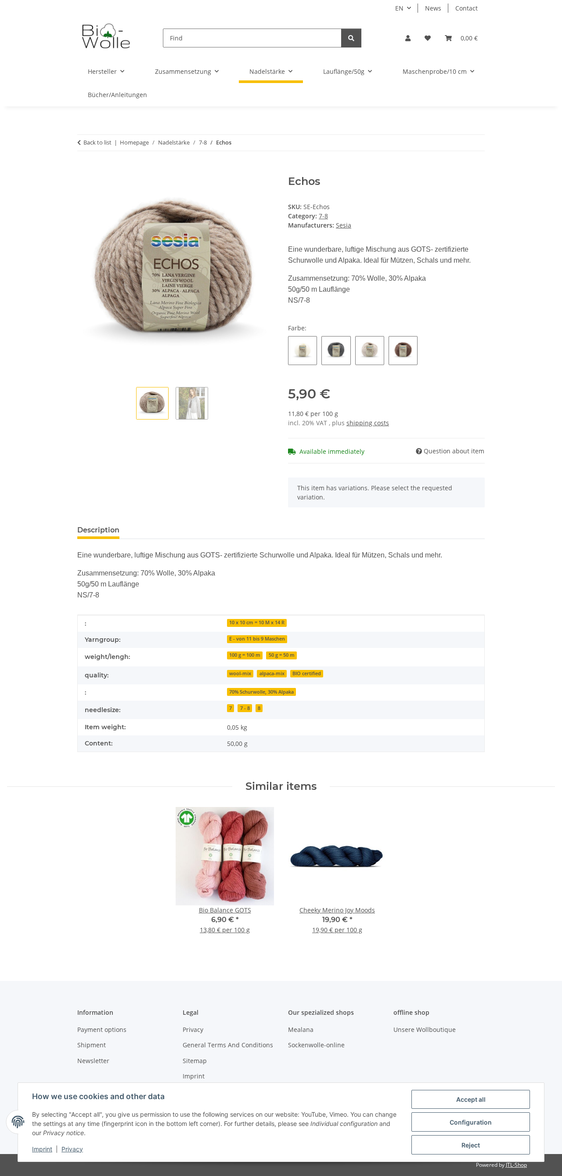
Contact (466, 8)
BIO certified (306, 673)
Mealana (300, 1029)
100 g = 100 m (244, 655)
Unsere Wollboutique (424, 1029)
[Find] (351, 38)
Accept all (471, 1099)
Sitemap (195, 1061)
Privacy (72, 1149)
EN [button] (399, 8)
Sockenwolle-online (316, 1045)
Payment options (101, 1029)
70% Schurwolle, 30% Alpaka (261, 692)
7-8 (323, 216)
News (433, 8)
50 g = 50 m (282, 655)
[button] (408, 38)
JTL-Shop (516, 1165)
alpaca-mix (272, 673)
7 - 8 (245, 708)
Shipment (91, 1045)
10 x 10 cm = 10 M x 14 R (257, 622)
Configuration (471, 1122)
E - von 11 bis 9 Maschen (257, 639)
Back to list (97, 142)
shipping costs (367, 423)
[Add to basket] (84, 170)
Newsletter (93, 1061)
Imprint (42, 1149)
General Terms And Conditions (228, 1045)
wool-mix (240, 673)
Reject (470, 1145)
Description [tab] (98, 530)
